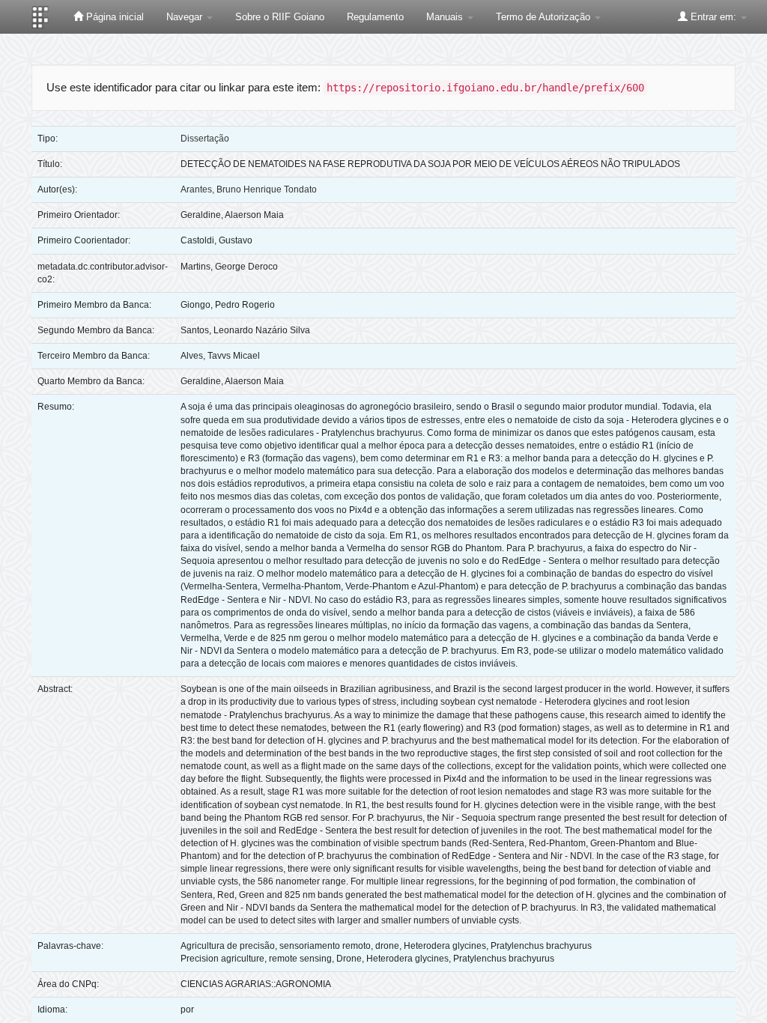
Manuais (446, 16)
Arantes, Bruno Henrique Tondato (249, 189)
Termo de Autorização (544, 16)
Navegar (185, 16)
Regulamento (375, 16)
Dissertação (205, 138)
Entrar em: (713, 16)
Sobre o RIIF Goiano (279, 16)
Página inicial (113, 16)
